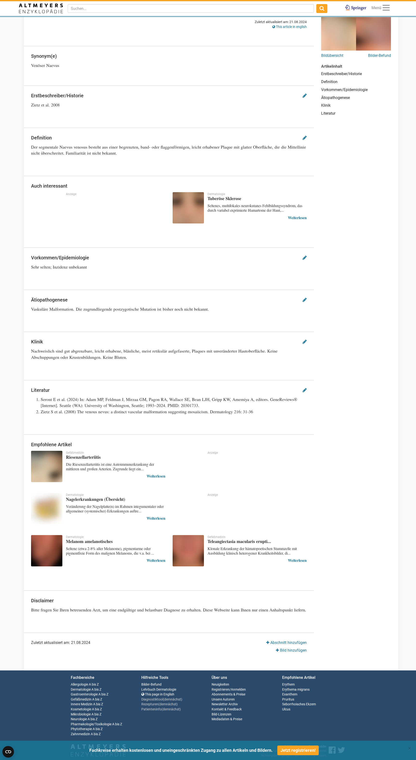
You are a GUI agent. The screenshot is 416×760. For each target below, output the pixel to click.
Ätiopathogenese (335, 97)
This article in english (291, 27)
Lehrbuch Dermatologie (158, 690)
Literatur (328, 113)
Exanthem (289, 694)
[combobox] (191, 8)
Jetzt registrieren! (298, 750)
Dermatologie (81, 690)
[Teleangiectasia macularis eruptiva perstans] (188, 550)
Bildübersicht (332, 55)
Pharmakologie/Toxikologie (91, 724)
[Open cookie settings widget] (8, 752)
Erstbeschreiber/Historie (341, 74)
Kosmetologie (81, 709)
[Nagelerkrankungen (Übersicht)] (46, 508)
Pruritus (288, 699)
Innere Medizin (81, 704)
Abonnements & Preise (228, 694)
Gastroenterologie (84, 694)
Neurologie (79, 719)
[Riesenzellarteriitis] (46, 466)
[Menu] (386, 8)
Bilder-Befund (379, 55)
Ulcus (286, 709)
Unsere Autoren (223, 699)
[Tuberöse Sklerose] (188, 207)
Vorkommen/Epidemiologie (344, 89)
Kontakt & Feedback (227, 709)
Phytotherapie (81, 729)
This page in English (159, 694)
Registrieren (220, 690)
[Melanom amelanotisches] (46, 550)
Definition (329, 81)
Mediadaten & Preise (227, 719)
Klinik (326, 105)
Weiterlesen (297, 217)
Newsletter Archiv (225, 704)
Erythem (288, 684)
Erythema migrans (296, 690)
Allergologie (79, 684)
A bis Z (94, 684)
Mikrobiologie (81, 714)
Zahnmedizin (80, 734)
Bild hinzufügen (293, 650)
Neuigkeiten (220, 684)
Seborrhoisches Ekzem (299, 704)
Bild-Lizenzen (221, 714)
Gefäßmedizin (81, 699)
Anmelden (238, 690)
